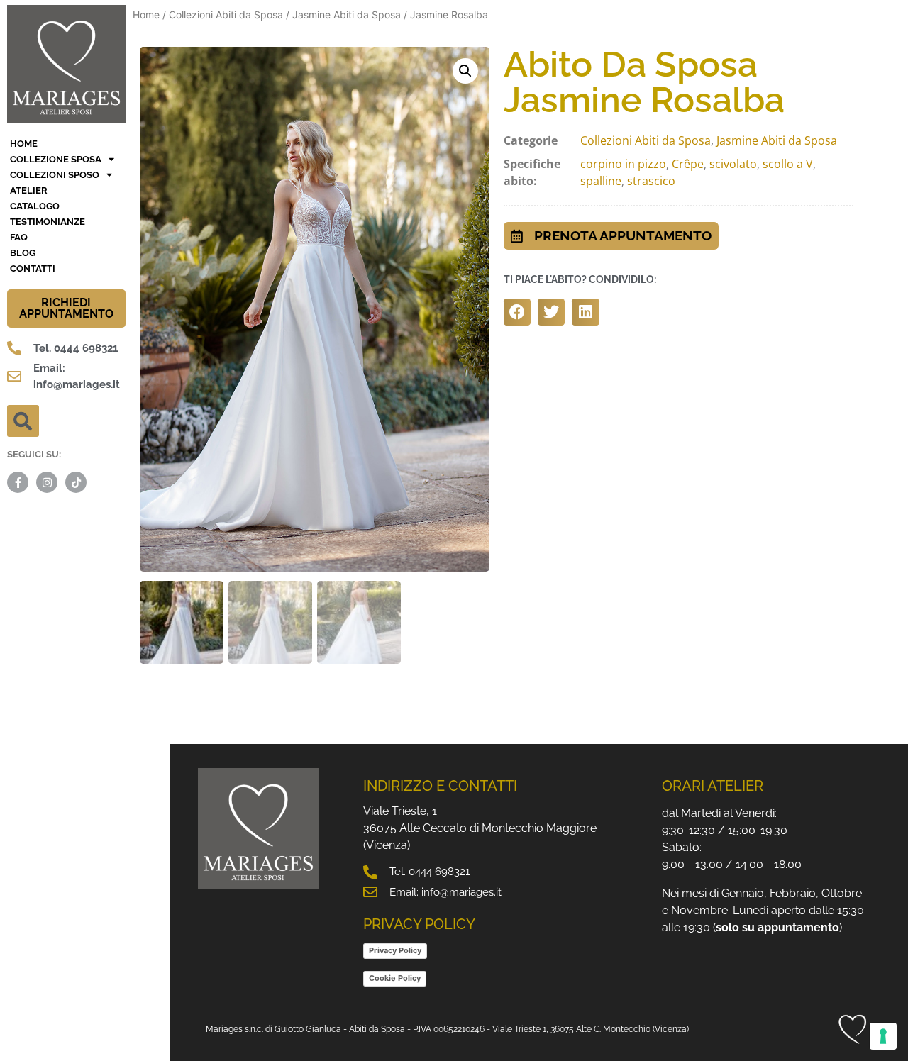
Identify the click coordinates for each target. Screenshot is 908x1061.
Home (146, 15)
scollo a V (788, 164)
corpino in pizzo (623, 164)
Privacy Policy (395, 950)
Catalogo (35, 206)
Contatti (32, 268)
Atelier (29, 190)
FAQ (19, 237)
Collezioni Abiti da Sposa (226, 15)
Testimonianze (47, 221)
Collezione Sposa (55, 159)
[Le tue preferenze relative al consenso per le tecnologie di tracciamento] (883, 1036)
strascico (651, 181)
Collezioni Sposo (54, 175)
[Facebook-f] (17, 482)
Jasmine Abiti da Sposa (346, 15)
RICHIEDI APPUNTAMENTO (66, 308)
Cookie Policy (395, 978)
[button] (23, 421)
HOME (24, 143)
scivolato (733, 164)
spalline (600, 181)
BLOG (22, 253)
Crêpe (688, 164)
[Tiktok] (76, 482)
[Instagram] (46, 482)
